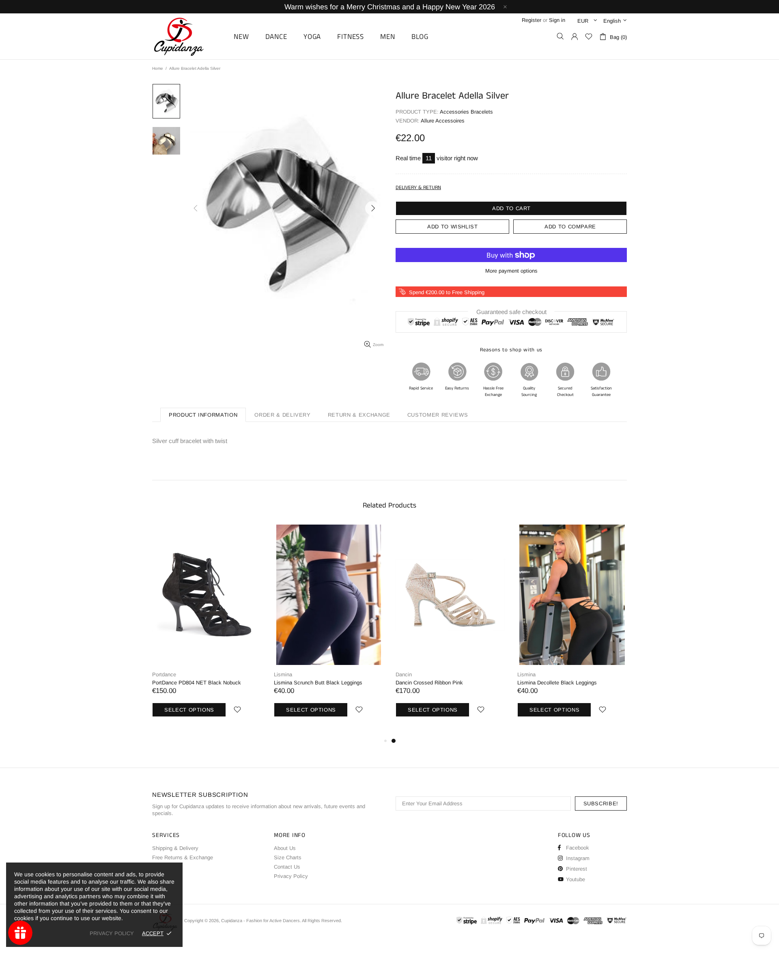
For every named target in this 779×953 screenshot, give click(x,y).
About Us (285, 848)
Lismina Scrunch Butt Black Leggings (318, 683)
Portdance (164, 674)
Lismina (283, 674)
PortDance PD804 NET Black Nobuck (196, 683)
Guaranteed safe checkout (511, 311)
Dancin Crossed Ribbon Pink (429, 683)
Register (531, 20)
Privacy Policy (291, 876)
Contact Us (287, 867)
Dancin (404, 674)
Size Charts (287, 857)
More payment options (511, 271)
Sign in (557, 20)
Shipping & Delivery (175, 848)
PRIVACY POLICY (112, 933)
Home (157, 68)
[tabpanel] (450, 630)
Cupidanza (188, 36)
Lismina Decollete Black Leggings (557, 683)
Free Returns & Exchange (182, 857)
